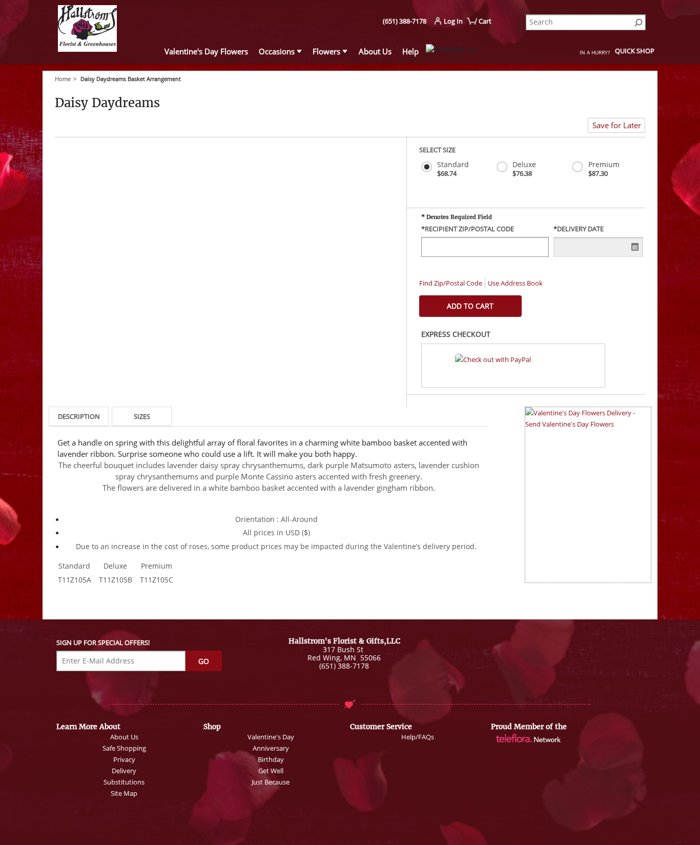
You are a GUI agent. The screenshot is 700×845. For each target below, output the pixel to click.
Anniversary (271, 748)
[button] (513, 365)
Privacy (124, 759)
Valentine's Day (271, 736)
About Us (124, 736)
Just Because (271, 782)
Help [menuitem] (410, 51)
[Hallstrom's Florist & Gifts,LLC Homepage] (104, 30)
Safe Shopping (124, 748)
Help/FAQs (417, 736)
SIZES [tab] (142, 416)
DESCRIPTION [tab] (79, 416)
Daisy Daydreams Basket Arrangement (130, 79)
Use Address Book (515, 283)
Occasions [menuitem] (277, 51)
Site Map (124, 793)
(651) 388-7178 (404, 21)
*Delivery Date (578, 229)
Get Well (270, 770)
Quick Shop (634, 50)
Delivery (124, 770)
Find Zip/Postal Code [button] (450, 283)
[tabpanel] (268, 512)
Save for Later (616, 125)
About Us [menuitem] (375, 51)
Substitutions (124, 782)
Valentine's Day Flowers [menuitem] (206, 51)
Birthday (271, 759)
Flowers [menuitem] (326, 51)
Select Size (437, 150)
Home (63, 79)
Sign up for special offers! (103, 642)
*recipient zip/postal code (467, 229)
